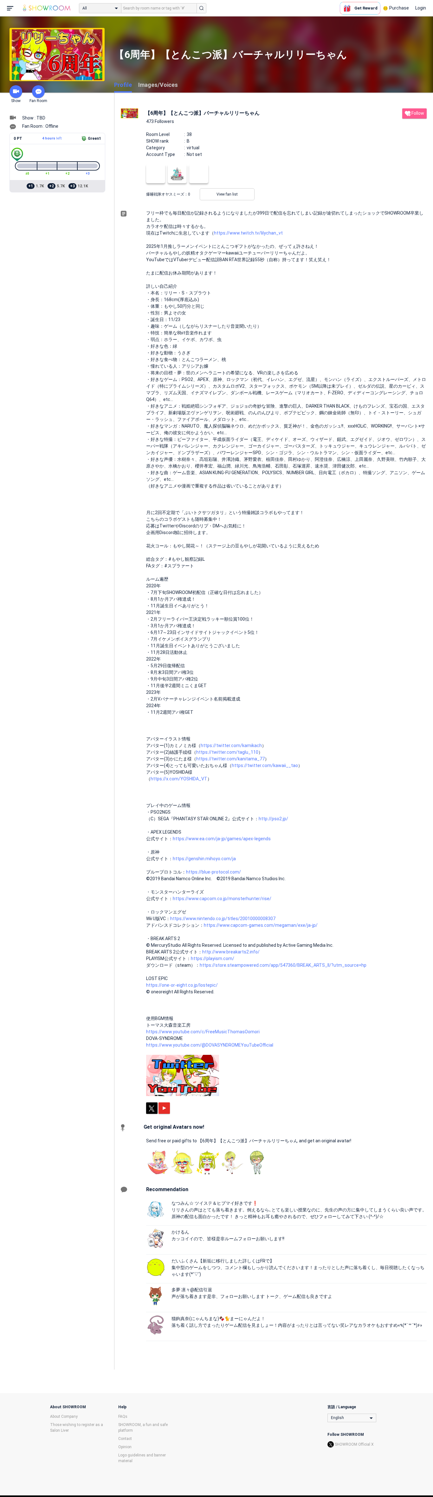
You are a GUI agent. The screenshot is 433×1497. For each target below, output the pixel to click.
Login (420, 7)
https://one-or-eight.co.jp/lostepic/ (182, 985)
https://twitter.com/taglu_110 (227, 752)
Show (16, 101)
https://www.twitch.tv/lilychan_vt (248, 233)
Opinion (125, 1447)
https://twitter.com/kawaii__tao (265, 765)
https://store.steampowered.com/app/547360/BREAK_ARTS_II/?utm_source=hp (283, 965)
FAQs (122, 1416)
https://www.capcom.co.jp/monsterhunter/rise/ (222, 898)
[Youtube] (164, 1108)
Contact (125, 1438)
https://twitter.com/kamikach (231, 745)
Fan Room (38, 101)
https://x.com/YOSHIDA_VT (179, 778)
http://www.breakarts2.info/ (231, 951)
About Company (64, 1416)
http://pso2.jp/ (273, 818)
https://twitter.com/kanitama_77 (230, 758)
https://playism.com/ (212, 958)
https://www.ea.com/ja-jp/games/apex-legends (222, 838)
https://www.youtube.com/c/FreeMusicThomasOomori (203, 1031)
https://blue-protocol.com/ (213, 871)
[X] (152, 1108)
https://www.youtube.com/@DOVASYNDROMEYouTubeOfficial (209, 1045)
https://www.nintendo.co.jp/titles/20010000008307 (222, 918)
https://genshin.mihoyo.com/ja (204, 858)
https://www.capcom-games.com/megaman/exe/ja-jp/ (261, 925)
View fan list (227, 194)
